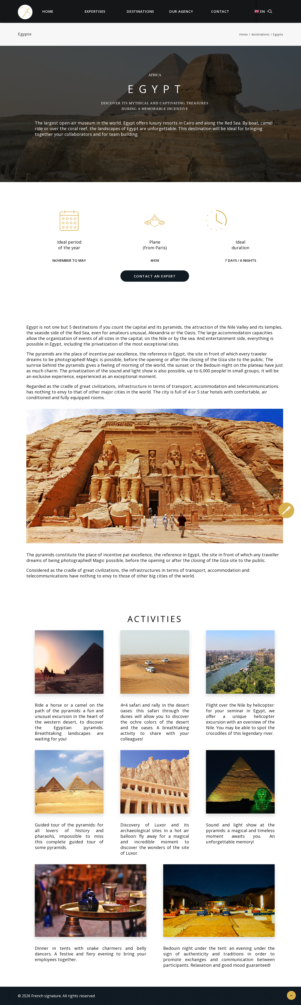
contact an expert (155, 276)
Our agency (181, 11)
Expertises (95, 11)
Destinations (140, 11)
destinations (260, 34)
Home (47, 11)
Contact (220, 11)
